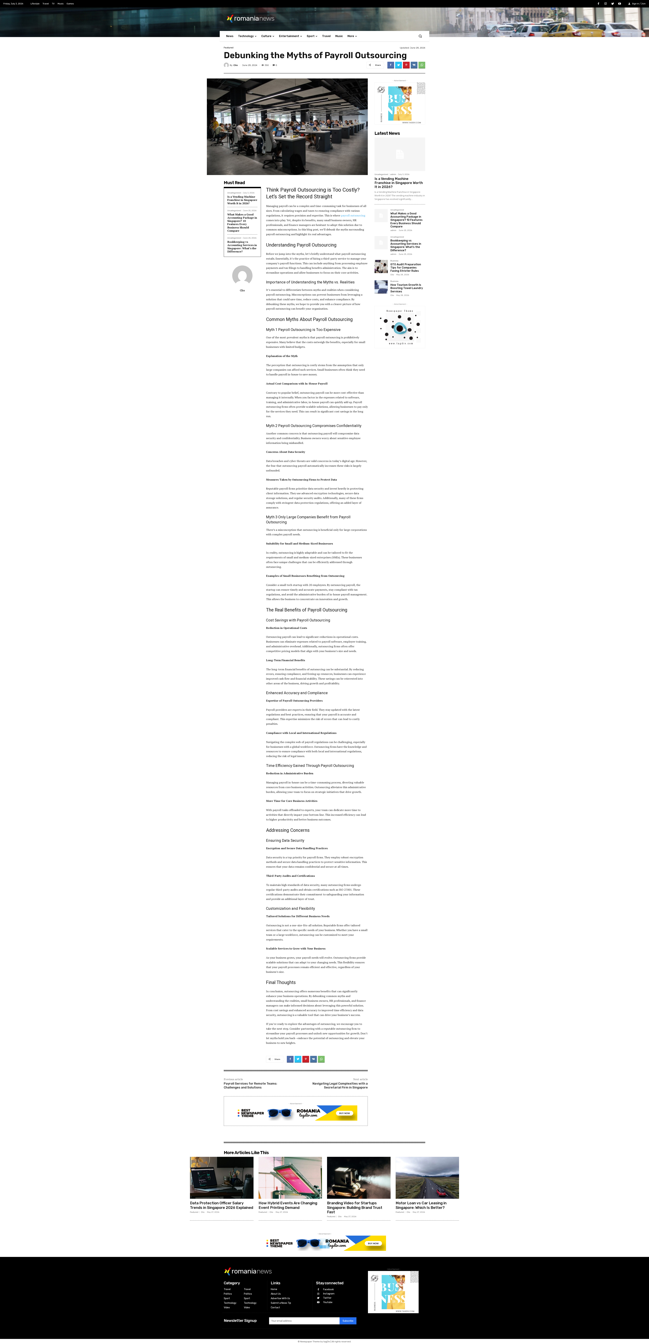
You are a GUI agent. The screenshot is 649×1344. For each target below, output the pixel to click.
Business (394, 261)
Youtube (327, 1302)
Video (227, 1307)
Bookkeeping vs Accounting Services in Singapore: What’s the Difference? (242, 246)
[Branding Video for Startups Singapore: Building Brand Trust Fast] (359, 1178)
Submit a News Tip (281, 1303)
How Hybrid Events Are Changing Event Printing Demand (288, 1205)
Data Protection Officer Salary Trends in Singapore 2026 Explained (221, 1205)
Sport (227, 1298)
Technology (230, 1303)
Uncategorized (234, 193)
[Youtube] (619, 3)
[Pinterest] (406, 65)
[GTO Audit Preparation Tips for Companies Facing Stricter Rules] (381, 266)
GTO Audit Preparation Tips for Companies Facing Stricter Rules (405, 267)
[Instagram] (605, 3)
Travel (227, 1289)
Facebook (328, 1289)
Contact (275, 1307)
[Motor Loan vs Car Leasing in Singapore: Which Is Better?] (427, 1178)
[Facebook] (598, 3)
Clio (235, 65)
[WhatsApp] (421, 65)
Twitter (327, 1297)
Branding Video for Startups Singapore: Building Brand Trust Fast (354, 1207)
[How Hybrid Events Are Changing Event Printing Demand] (290, 1178)
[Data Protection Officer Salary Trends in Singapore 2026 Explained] (222, 1178)
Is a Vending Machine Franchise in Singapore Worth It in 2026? (242, 200)
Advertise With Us (280, 1298)
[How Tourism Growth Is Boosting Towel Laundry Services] (381, 287)
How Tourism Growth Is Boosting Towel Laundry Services (406, 288)
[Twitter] (612, 3)
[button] (420, 36)
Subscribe (348, 1320)
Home (274, 1289)
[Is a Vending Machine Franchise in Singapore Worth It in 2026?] (400, 154)
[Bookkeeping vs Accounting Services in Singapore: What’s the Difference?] (381, 242)
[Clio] (227, 65)
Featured (228, 48)
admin (393, 174)
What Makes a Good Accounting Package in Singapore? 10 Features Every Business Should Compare (242, 223)
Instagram (328, 1293)
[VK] (414, 65)
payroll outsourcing (353, 215)
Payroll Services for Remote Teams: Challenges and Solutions (250, 1085)
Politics (228, 1293)
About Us (276, 1293)
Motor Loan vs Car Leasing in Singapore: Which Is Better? (421, 1205)
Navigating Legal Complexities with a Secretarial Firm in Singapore (340, 1085)
